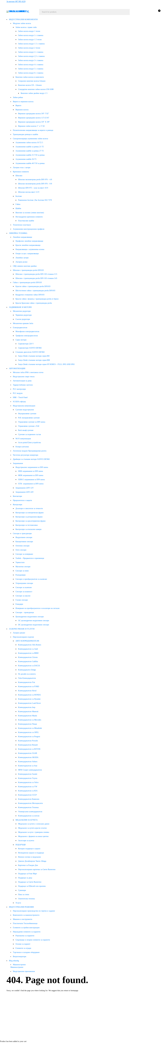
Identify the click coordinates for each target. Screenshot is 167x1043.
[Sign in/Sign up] (151, 12)
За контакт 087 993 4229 (16, 1)
